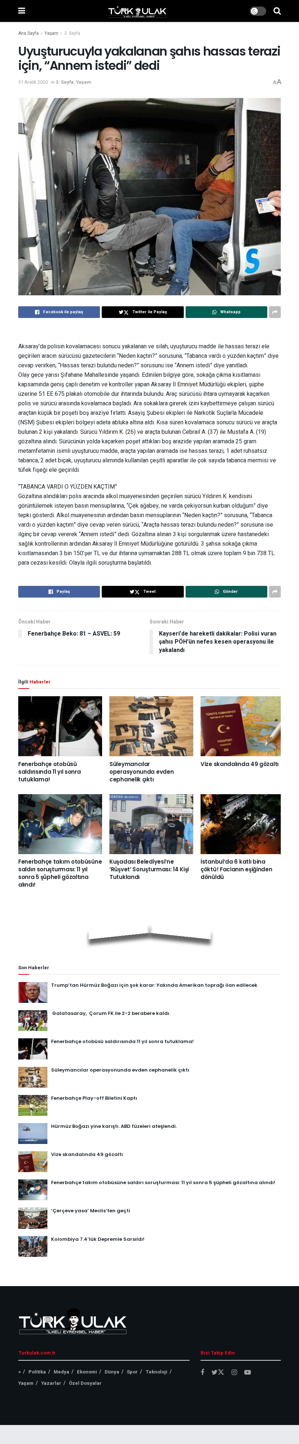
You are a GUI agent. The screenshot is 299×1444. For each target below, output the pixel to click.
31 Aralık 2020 (33, 82)
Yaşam (51, 33)
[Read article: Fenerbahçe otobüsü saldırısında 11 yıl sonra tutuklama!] (60, 726)
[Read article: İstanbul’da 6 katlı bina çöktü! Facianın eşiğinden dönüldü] (242, 824)
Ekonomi (87, 1371)
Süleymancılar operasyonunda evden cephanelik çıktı (141, 771)
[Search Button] (277, 11)
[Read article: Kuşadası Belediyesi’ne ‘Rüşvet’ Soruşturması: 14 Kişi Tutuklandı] (151, 824)
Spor (132, 1371)
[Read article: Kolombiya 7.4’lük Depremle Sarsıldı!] (32, 1246)
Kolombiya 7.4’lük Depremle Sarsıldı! (97, 1239)
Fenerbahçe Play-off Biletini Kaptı (94, 1098)
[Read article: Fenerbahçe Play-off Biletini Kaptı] (32, 1105)
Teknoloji (156, 1371)
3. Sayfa (72, 33)
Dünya (112, 1371)
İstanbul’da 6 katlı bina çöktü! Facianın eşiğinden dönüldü (236, 869)
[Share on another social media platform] (275, 312)
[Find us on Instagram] (234, 1372)
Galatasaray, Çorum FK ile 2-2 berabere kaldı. (110, 1013)
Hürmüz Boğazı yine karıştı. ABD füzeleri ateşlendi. (114, 1126)
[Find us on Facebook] (202, 1372)
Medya (61, 1371)
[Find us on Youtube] (247, 1372)
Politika (37, 1371)
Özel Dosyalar (85, 1383)
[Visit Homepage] (137, 11)
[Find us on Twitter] (217, 1372)
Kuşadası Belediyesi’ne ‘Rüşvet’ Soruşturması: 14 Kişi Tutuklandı (149, 869)
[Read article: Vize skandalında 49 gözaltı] (242, 726)
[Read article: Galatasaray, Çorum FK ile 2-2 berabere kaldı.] (32, 1020)
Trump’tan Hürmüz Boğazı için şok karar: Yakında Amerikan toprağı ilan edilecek (154, 985)
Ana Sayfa (28, 33)
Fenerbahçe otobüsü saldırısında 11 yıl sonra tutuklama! (49, 771)
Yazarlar (51, 1383)
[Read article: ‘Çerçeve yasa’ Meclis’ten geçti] (32, 1218)
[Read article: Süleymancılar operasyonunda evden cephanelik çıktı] (151, 726)
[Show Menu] (21, 11)
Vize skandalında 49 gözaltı (240, 764)
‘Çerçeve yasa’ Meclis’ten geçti (90, 1210)
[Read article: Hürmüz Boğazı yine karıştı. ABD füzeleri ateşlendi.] (32, 1133)
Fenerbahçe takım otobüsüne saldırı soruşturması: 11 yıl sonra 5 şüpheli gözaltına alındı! (60, 873)
